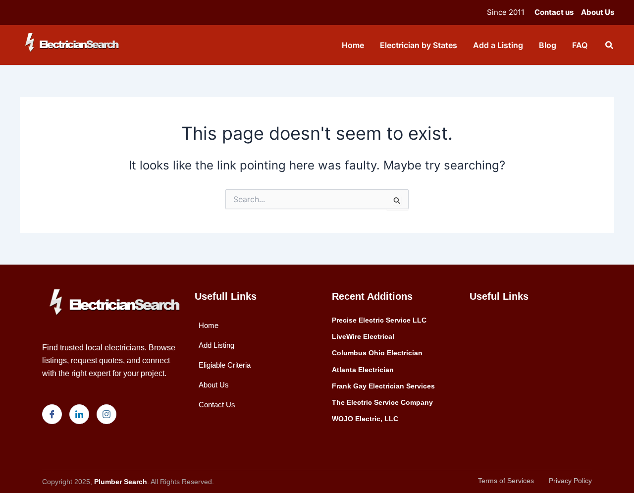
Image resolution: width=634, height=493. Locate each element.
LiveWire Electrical (363, 336)
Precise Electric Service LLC (379, 320)
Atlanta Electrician (363, 370)
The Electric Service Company (382, 402)
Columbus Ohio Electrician (377, 353)
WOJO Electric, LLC (365, 419)
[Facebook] (52, 414)
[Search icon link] (609, 46)
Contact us (554, 12)
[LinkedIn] (79, 414)
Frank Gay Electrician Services (383, 386)
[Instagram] (106, 414)
